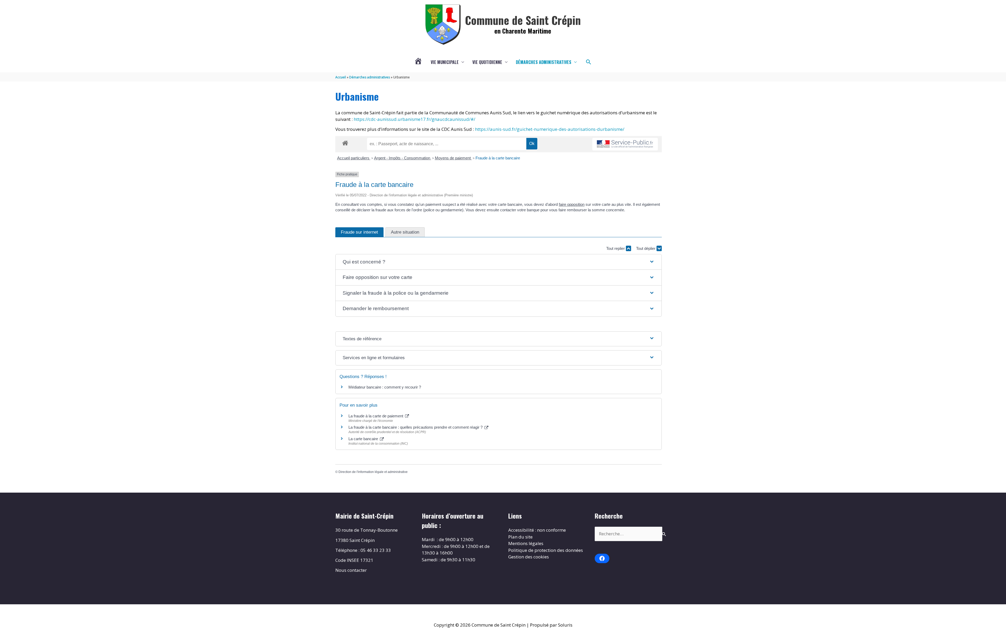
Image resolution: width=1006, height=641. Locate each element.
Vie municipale (445, 62)
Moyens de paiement (453, 158)
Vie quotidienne (487, 62)
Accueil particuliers (353, 158)
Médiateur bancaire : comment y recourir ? (384, 387)
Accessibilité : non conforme (537, 530)
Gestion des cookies (528, 557)
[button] (588, 62)
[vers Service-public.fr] (625, 144)
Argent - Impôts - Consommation (402, 158)
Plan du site (520, 537)
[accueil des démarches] (345, 142)
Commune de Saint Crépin (523, 20)
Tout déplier (646, 248)
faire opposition (571, 204)
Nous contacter (351, 570)
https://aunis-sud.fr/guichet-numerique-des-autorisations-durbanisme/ (549, 129)
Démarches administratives (543, 62)
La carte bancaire (363, 439)
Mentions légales (525, 543)
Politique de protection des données (545, 550)
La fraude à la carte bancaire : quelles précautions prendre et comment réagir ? (416, 427)
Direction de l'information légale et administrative (373, 472)
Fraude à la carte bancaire (497, 158)
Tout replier (616, 248)
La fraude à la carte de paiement (376, 416)
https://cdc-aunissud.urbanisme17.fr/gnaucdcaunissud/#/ (414, 119)
